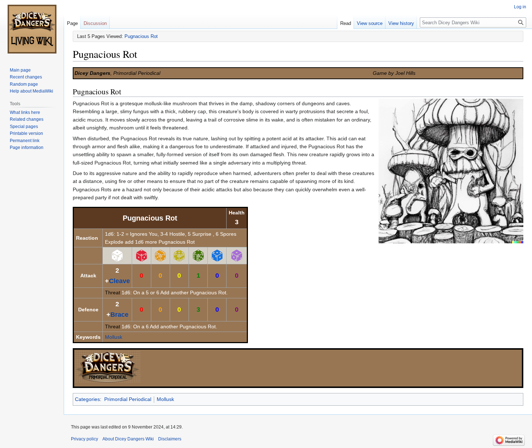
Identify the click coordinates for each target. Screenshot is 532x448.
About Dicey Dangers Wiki (128, 438)
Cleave (119, 281)
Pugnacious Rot (141, 36)
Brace (119, 314)
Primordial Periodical (127, 399)
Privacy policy (84, 438)
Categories (87, 399)
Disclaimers (169, 438)
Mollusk (113, 337)
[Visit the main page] (32, 29)
